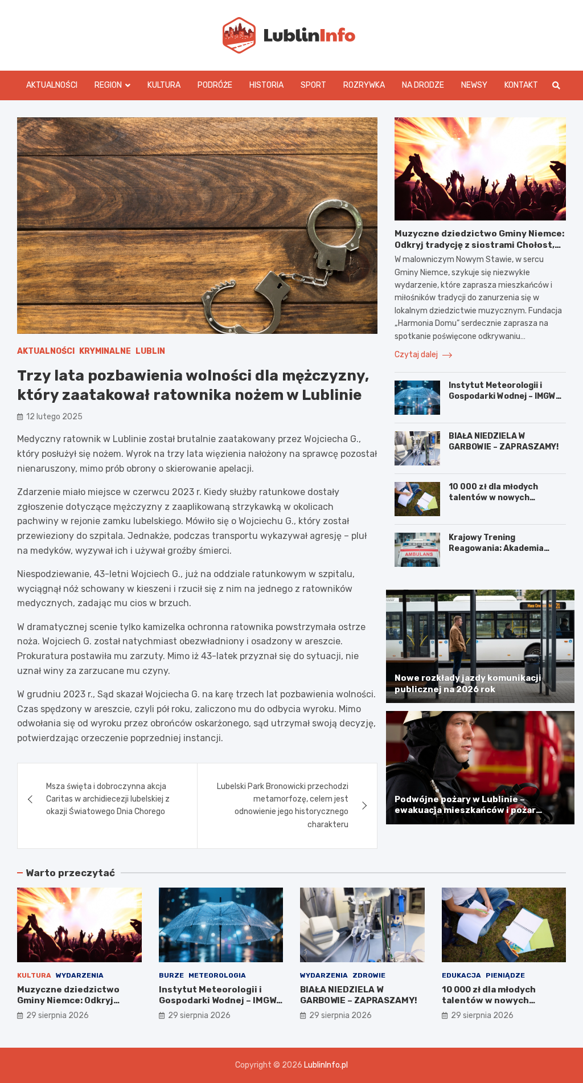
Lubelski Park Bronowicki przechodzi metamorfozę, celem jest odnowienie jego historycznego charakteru (282, 805)
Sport (313, 85)
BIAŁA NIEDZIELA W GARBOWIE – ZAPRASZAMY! (504, 441)
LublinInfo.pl (326, 1065)
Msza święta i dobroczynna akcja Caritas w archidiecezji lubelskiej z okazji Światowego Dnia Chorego (108, 799)
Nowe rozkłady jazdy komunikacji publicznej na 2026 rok (468, 683)
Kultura (163, 85)
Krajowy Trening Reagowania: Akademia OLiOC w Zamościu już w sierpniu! (497, 553)
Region (108, 85)
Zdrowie (368, 975)
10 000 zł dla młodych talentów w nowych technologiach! (493, 497)
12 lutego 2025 (54, 417)
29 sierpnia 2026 (57, 1015)
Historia (266, 85)
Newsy (474, 85)
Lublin (150, 351)
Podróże (215, 85)
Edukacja (461, 975)
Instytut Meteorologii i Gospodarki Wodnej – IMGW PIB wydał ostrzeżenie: (502, 396)
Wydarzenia (80, 975)
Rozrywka (364, 85)
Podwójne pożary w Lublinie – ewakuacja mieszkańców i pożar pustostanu (465, 810)
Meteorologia (217, 975)
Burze (171, 975)
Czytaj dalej (417, 354)
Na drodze (423, 85)
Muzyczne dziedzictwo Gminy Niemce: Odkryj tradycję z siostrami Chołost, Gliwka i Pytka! (479, 244)
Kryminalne (105, 351)
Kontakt (521, 85)
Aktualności (51, 85)
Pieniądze (505, 975)
